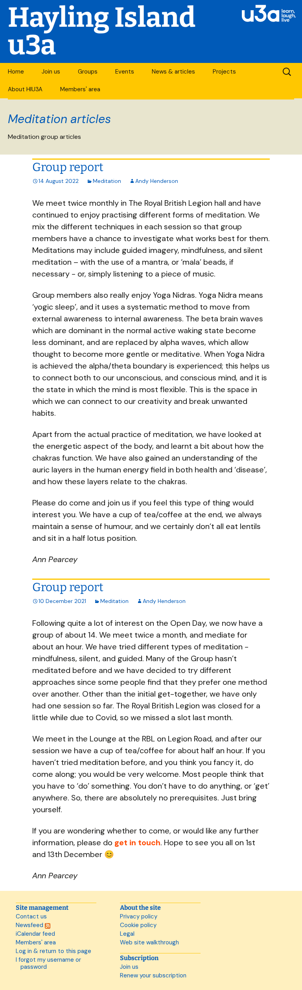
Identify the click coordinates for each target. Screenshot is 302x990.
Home (16, 72)
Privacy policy (138, 916)
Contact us (31, 916)
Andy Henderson (156, 180)
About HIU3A (25, 89)
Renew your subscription (153, 975)
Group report (67, 167)
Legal (127, 934)
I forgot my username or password (48, 963)
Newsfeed (30, 925)
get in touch (137, 842)
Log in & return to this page (53, 951)
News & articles (173, 72)
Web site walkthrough (149, 942)
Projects (224, 72)
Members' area (80, 89)
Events (124, 72)
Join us (51, 72)
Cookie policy (138, 925)
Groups (88, 72)
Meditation (107, 180)
